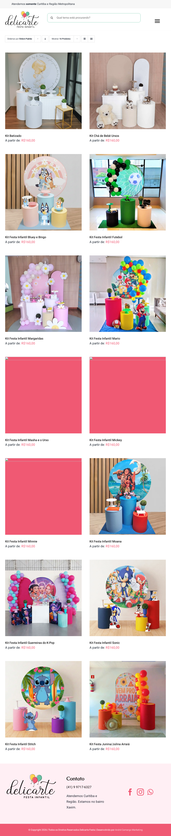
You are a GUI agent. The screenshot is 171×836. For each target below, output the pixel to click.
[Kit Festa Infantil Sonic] (128, 598)
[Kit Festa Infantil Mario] (128, 293)
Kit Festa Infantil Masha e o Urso (27, 440)
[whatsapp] (150, 792)
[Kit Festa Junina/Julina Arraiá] (128, 699)
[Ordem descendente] (45, 38)
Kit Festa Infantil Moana (106, 541)
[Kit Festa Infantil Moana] (128, 496)
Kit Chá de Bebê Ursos (104, 136)
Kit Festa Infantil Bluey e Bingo (25, 237)
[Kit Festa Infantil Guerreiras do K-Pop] (43, 598)
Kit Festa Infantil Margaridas (24, 338)
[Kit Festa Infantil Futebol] (128, 192)
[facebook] (130, 792)
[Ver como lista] (91, 39)
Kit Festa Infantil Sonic (105, 643)
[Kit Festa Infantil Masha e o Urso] (43, 395)
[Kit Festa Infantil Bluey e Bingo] (43, 192)
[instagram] (140, 792)
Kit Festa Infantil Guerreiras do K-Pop (29, 643)
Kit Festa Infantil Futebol (106, 237)
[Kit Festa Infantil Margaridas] (43, 293)
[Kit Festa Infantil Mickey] (128, 395)
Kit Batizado (13, 136)
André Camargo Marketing (129, 830)
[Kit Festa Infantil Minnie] (43, 496)
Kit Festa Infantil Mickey (106, 440)
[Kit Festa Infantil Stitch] (43, 699)
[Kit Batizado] (43, 91)
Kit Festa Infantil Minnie (21, 541)
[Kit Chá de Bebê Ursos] (128, 91)
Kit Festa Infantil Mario (105, 338)
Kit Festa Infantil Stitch (20, 744)
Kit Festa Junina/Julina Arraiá (110, 744)
